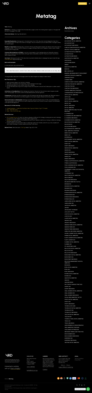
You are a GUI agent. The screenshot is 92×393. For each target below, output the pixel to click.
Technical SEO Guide (70, 306)
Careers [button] (45, 369)
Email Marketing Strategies (72, 130)
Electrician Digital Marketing (72, 128)
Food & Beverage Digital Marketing (74, 165)
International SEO (69, 199)
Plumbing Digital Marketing (72, 242)
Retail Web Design (69, 271)
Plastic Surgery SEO (70, 239)
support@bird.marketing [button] (66, 367)
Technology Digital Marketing (73, 308)
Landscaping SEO (69, 203)
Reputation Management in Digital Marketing (74, 262)
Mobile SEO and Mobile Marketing (73, 231)
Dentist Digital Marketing (71, 101)
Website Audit (10, 120)
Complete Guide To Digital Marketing (74, 81)
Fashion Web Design (70, 152)
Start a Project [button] (15, 368)
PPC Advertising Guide (70, 246)
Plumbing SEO (68, 244)
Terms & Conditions (79, 358)
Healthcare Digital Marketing (72, 175)
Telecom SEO (68, 316)
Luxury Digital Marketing (71, 218)
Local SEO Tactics (69, 212)
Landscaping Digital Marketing (73, 201)
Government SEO (69, 173)
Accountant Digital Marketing (73, 41)
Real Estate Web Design (71, 252)
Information (68, 184)
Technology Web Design (71, 312)
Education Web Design (70, 126)
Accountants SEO (69, 43)
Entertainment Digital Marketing (73, 139)
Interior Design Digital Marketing (73, 192)
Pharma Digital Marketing (71, 235)
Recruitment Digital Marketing (73, 255)
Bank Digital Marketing (71, 66)
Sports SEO (68, 301)
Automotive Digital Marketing (73, 51)
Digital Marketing (69, 107)
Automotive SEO (69, 54)
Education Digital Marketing (72, 122)
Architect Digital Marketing (72, 49)
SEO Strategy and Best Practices (73, 284)
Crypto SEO (68, 97)
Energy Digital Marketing (71, 133)
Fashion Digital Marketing (71, 148)
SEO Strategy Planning (12, 117)
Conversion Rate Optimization (74, 92)
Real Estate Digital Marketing (72, 248)
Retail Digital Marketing (71, 267)
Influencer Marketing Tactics (72, 181)
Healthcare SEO (69, 177)
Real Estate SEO (69, 250)
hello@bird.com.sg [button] (32, 370)
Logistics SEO (68, 216)
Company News (68, 79)
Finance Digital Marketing (71, 154)
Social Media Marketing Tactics (73, 297)
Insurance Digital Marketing (72, 186)
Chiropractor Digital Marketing (73, 75)
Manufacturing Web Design (72, 229)
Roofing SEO (68, 275)
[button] (89, 3)
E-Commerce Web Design (71, 117)
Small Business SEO (70, 293)
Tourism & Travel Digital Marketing (74, 318)
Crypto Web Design (69, 99)
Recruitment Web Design (71, 259)
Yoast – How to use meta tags (14, 111)
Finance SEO (68, 156)
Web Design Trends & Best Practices (74, 331)
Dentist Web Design (70, 105)
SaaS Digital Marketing (71, 278)
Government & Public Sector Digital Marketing (74, 170)
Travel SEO (67, 321)
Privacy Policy (77, 360)
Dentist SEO (68, 103)
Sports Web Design (69, 303)
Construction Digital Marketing (73, 84)
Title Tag (23, 127)
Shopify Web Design (69, 288)
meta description (9, 59)
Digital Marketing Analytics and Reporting (73, 110)
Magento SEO (68, 220)
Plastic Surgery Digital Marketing (74, 237)
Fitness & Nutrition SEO (71, 163)
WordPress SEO (69, 338)
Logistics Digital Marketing (72, 214)
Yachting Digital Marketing (72, 342)
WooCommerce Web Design (72, 336)
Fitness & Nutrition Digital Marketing (74, 160)
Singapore (30, 356)
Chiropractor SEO (69, 77)
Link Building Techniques (71, 209)
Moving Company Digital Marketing (74, 233)
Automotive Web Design (71, 56)
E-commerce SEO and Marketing (73, 115)
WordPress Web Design (70, 340)
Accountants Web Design (71, 45)
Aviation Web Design (70, 62)
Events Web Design (69, 145)
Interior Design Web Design (72, 196)
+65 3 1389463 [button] (31, 366)
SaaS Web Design (69, 282)
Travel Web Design (69, 323)
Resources (67, 265)
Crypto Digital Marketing (71, 94)
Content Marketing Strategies (73, 90)
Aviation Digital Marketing (72, 58)
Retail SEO (67, 269)
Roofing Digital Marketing (72, 273)
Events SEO (68, 143)
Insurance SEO (68, 188)
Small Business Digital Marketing (73, 291)
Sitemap (6, 389)
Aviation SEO (68, 60)
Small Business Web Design (72, 295)
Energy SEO (67, 135)
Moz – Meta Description (12, 109)
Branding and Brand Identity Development (76, 73)
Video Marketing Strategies (72, 327)
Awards (66, 64)
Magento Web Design (70, 222)
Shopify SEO (68, 286)
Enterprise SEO (68, 137)
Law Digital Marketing (70, 205)
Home (6, 378)
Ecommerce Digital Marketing (72, 120)
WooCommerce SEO (70, 333)
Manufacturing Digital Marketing (73, 224)
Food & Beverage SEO (70, 167)
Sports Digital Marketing (71, 299)
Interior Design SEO (70, 194)
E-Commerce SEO (69, 113)
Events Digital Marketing (71, 141)
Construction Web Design (71, 88)
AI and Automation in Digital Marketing (75, 47)
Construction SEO (70, 86)
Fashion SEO (68, 150)
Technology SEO (69, 310)
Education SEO (68, 124)
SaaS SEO (67, 280)
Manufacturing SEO (70, 227)
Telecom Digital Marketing (72, 314)
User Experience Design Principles (74, 325)
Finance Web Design (70, 158)
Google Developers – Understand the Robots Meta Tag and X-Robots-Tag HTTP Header (27, 108)
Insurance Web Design (70, 190)
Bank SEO (67, 69)
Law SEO (67, 207)
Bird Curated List (69, 71)
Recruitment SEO (69, 257)
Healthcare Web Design (71, 179)
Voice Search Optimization (72, 329)
